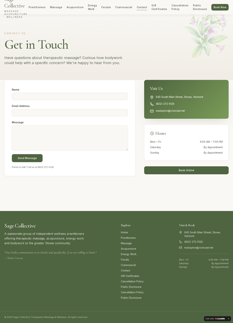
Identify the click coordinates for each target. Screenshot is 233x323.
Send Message (27, 158)
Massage (56, 7)
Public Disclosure (200, 7)
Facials (106, 7)
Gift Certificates (159, 7)
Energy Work (92, 7)
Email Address (21, 105)
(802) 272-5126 (45, 167)
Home (124, 232)
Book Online (186, 170)
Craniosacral (123, 7)
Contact (142, 7)
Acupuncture (75, 7)
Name (15, 89)
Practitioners (37, 7)
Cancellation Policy (179, 7)
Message (18, 122)
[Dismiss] (228, 318)
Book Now (220, 7)
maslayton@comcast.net (170, 110)
